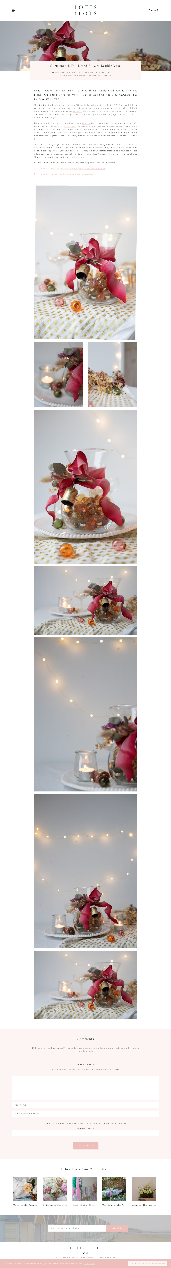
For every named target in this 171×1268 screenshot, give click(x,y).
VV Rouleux (70, 126)
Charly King (110, 1258)
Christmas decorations (84, 76)
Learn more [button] (89, 1263)
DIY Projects (111, 72)
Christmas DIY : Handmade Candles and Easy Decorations (64, 174)
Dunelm (86, 123)
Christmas (99, 72)
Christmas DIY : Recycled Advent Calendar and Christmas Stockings (69, 168)
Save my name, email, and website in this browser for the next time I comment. (87, 1123)
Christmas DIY (104, 76)
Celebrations (86, 72)
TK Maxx (77, 111)
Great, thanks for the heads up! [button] (148, 1263)
